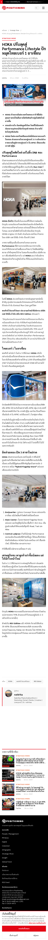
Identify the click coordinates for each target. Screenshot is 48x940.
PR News (5, 838)
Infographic (6, 850)
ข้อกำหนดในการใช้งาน (9, 878)
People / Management (10, 834)
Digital (4, 841)
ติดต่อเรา (5, 870)
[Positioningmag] (13, 8)
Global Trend (7, 862)
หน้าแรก (4, 30)
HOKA (10, 681)
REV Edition (37, 681)
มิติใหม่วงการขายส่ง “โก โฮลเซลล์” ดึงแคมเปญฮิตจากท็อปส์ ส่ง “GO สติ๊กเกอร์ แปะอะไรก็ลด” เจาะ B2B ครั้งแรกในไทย (30, 789)
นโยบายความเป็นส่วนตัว (10, 874)
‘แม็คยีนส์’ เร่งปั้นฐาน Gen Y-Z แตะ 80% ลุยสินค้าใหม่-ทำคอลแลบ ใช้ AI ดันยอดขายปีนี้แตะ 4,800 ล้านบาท (30, 804)
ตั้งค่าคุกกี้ (13, 935)
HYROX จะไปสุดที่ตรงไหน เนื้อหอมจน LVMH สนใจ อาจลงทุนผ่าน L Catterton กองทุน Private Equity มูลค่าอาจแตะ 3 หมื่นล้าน (30, 775)
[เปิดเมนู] (43, 7)
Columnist (6, 846)
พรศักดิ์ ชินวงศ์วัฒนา (23, 681)
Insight (4, 857)
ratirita (4, 78)
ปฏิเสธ (36, 935)
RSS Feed (5, 882)
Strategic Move (14, 30)
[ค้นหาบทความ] (37, 8)
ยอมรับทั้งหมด (24, 928)
